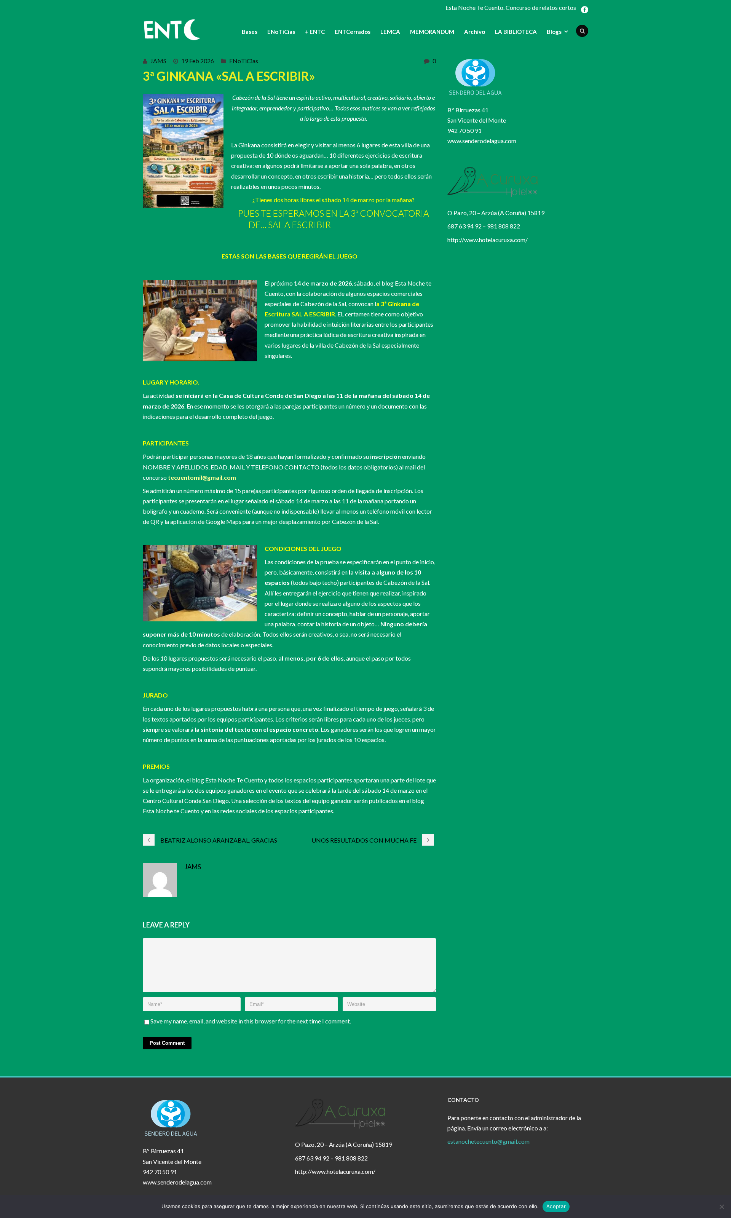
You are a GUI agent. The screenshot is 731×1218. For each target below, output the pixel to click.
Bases (249, 31)
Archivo (474, 31)
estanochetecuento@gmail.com (488, 1141)
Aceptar (556, 1206)
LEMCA (390, 31)
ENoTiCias (281, 31)
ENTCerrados (352, 31)
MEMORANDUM (432, 31)
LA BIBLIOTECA (516, 31)
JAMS (158, 60)
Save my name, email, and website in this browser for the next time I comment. (250, 1021)
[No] (721, 1206)
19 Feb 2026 (197, 60)
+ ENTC (315, 31)
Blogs (554, 31)
